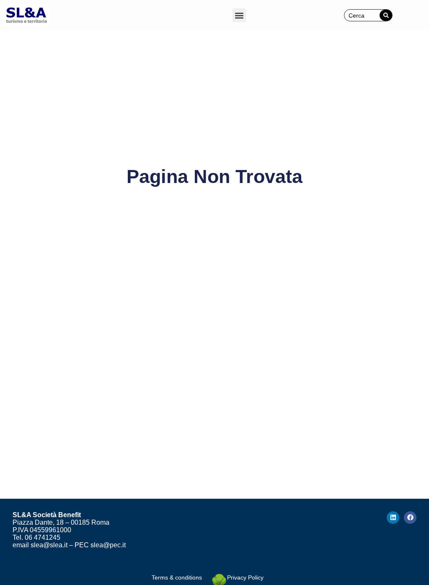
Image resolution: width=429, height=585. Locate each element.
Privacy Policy (245, 577)
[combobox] (362, 15)
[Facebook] (410, 517)
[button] (239, 15)
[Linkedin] (393, 517)
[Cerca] (386, 15)
